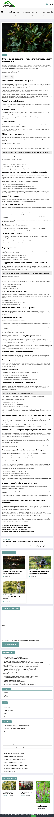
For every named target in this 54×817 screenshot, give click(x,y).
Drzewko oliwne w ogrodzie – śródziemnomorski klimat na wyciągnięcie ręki (24, 546)
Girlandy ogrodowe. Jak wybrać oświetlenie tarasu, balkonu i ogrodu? (12, 572)
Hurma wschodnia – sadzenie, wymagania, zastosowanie (16, 725)
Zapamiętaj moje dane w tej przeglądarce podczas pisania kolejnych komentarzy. (21, 640)
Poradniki (6, 696)
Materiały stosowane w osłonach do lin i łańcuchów (15, 674)
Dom (5, 694)
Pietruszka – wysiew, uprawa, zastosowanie (13, 744)
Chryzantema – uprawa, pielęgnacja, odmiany (14, 753)
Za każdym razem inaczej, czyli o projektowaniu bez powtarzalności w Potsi (20, 684)
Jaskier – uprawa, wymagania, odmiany (13, 762)
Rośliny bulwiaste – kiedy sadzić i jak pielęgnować (15, 529)
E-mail (3, 632)
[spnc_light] (52, 4)
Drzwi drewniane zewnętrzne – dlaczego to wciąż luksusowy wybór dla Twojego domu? (22, 683)
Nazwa (3, 625)
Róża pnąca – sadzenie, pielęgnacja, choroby (14, 747)
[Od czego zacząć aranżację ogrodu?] (14, 587)
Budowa (6, 692)
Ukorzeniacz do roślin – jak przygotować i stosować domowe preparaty (23, 541)
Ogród (4, 55)
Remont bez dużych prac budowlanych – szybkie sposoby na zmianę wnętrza (21, 666)
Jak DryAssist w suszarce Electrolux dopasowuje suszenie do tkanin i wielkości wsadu (22, 655)
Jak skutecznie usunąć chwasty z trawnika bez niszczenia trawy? (39, 572)
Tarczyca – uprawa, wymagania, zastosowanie (14, 731)
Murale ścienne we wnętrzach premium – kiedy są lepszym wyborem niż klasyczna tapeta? (23, 662)
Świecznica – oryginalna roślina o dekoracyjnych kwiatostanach (18, 531)
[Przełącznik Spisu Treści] (10, 77)
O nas (5, 713)
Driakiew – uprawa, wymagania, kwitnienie (13, 750)
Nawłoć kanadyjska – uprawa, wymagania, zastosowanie (16, 737)
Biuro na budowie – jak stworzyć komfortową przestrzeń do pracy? (18, 678)
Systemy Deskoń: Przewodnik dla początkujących (14, 681)
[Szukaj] (50, 4)
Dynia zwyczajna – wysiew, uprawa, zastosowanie (15, 759)
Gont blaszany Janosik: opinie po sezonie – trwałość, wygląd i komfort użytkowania (22, 668)
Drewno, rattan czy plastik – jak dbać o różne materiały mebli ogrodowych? (20, 669)
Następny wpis (6, 544)
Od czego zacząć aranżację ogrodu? (11, 597)
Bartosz (11, 55)
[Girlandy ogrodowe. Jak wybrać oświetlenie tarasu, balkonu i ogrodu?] (14, 562)
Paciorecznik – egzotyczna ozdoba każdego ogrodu (15, 525)
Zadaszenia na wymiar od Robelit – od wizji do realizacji (16, 670)
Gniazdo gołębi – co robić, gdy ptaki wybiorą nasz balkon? (17, 527)
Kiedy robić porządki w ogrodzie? (26, 792)
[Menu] (47, 4)
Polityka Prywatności (8, 710)
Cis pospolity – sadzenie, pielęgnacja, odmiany (14, 728)
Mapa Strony (7, 707)
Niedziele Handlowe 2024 (9, 771)
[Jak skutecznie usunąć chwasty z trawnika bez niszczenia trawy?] (40, 562)
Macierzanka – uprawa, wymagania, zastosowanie (15, 734)
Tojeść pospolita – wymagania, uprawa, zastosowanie (16, 768)
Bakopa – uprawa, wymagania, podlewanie (13, 756)
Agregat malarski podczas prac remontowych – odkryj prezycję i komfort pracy (21, 676)
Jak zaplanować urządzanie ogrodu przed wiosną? (42, 806)
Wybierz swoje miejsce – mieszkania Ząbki (13, 657)
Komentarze (4, 612)
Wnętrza (6, 698)
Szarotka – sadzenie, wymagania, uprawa (13, 741)
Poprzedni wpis (6, 539)
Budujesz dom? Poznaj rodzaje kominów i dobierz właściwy (17, 661)
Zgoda (33, 816)
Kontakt (5, 716)
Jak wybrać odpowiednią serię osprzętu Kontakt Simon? (16, 658)
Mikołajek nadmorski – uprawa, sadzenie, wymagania (15, 765)
